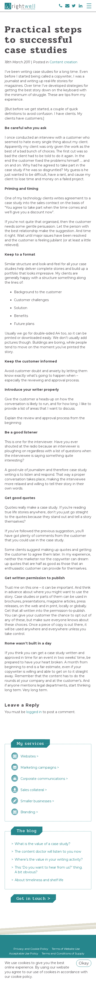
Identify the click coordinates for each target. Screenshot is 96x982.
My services (30, 743)
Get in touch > (33, 898)
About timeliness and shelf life (39, 880)
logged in (34, 712)
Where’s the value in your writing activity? (49, 859)
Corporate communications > (44, 779)
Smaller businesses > (37, 801)
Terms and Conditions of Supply (63, 953)
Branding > (29, 812)
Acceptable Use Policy (23, 953)
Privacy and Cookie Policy (31, 948)
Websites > (29, 756)
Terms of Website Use (66, 948)
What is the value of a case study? (42, 844)
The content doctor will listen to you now (48, 851)
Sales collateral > (34, 790)
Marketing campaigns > (40, 767)
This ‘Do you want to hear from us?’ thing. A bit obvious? (48, 869)
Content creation (63, 62)
